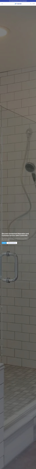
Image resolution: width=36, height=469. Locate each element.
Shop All (4, 242)
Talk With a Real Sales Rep (12, 242)
